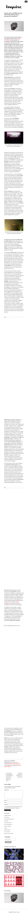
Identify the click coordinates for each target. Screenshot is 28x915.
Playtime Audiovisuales (13, 763)
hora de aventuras (8, 822)
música (5, 828)
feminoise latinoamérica (9, 819)
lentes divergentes (8, 824)
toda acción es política (8, 833)
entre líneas (6, 817)
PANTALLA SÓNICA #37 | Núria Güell (19, 775)
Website (6, 804)
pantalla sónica (7, 829)
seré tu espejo (7, 831)
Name (5, 800)
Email (5, 802)
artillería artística (7, 815)
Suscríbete (7, 836)
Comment (6, 789)
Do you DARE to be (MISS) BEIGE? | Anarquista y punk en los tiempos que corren (9, 777)
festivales (6, 820)
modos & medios (7, 826)
